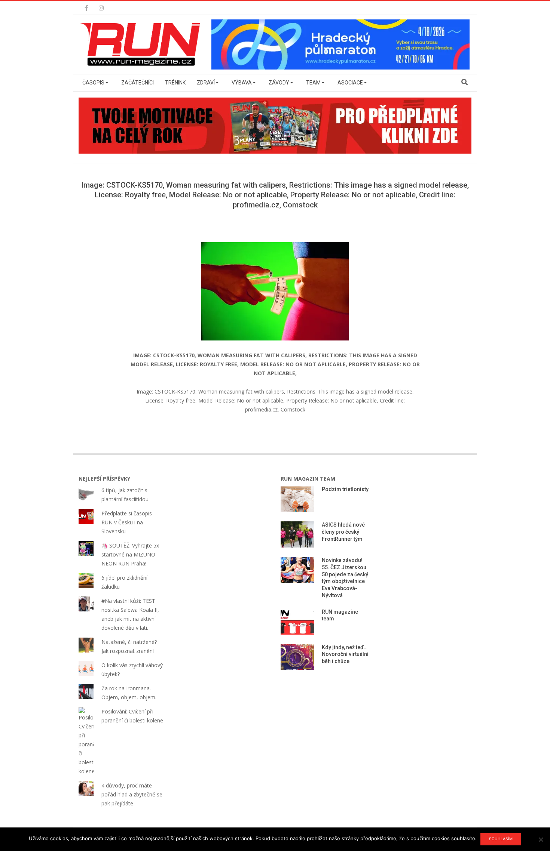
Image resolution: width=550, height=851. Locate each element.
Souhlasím (501, 838)
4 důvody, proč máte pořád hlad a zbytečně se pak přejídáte (131, 794)
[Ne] (540, 839)
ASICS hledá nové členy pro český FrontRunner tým (343, 532)
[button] (142, 44)
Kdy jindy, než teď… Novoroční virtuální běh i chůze (345, 654)
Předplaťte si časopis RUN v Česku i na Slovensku (126, 522)
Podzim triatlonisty (345, 489)
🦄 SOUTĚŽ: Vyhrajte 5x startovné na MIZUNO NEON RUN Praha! (130, 554)
